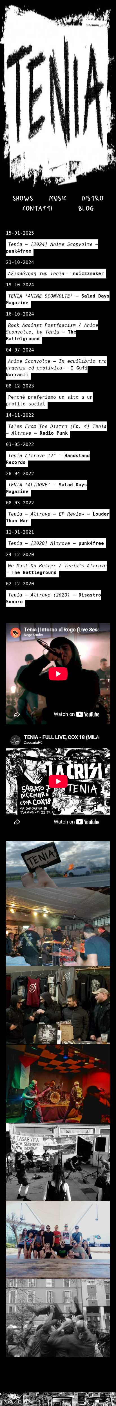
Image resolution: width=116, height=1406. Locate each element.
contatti (37, 209)
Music (57, 199)
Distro (93, 199)
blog (86, 209)
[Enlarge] (103, 848)
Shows (22, 199)
